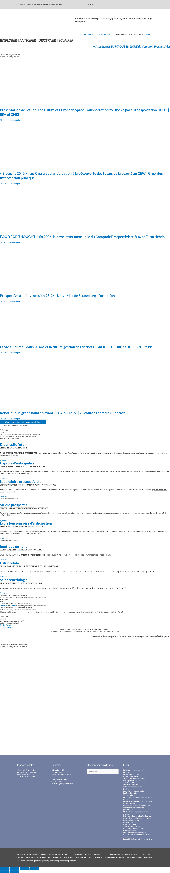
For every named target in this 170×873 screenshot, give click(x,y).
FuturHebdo (121, 34)
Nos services (88, 34)
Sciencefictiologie (136, 34)
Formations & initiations (132, 776)
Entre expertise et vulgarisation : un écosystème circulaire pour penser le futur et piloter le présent (137, 818)
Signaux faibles (129, 795)
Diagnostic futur (13, 444)
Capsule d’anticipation (131, 826)
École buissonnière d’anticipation (135, 833)
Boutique (126, 789)
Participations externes (132, 780)
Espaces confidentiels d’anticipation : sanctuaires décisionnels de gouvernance (137, 807)
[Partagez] (14, 868)
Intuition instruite (130, 793)
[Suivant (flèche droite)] (14, 871)
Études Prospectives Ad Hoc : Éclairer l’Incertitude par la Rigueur (137, 802)
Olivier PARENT (129, 783)
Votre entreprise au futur (132, 787)
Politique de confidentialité (133, 770)
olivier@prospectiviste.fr (61, 774)
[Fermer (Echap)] (4, 868)
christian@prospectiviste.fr (62, 784)
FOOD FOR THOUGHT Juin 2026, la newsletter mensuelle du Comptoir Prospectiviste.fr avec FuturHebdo (82, 237)
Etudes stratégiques (131, 774)
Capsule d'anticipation (17, 463)
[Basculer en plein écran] (24, 868)
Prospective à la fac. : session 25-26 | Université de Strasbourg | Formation (57, 295)
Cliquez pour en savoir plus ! (10, 120)
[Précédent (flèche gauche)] (4, 871)
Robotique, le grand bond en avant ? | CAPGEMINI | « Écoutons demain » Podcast (62, 413)
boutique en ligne (13, 546)
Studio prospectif (13, 505)
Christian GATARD (130, 785)
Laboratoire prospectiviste (20, 481)
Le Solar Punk (128, 822)
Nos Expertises (105, 34)
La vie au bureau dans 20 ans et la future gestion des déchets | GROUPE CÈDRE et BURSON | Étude (76, 347)
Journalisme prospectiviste (133, 791)
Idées (148, 34)
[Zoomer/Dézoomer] (34, 868)
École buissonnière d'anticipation (26, 523)
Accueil (126, 772)
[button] (85, 430)
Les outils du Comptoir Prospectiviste (137, 839)
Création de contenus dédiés (134, 778)
